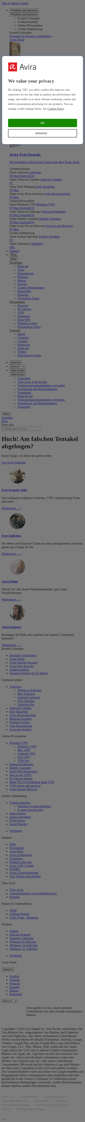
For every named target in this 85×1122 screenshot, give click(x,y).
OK (42, 123)
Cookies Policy (55, 108)
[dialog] (42, 100)
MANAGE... (42, 133)
